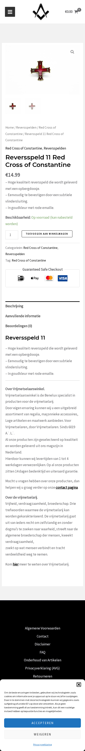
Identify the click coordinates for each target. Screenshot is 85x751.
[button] (79, 684)
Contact (42, 636)
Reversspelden (26, 127)
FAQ (42, 652)
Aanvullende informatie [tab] (22, 316)
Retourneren (42, 676)
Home (9, 127)
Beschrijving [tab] (14, 306)
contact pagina (67, 487)
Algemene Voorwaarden (42, 628)
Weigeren (42, 734)
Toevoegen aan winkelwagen (47, 233)
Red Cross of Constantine (23, 148)
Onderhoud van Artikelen (42, 660)
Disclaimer (42, 644)
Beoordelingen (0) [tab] (18, 326)
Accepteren (43, 723)
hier (16, 564)
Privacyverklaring (42, 744)
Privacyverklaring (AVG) (42, 668)
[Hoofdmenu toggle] (10, 12)
